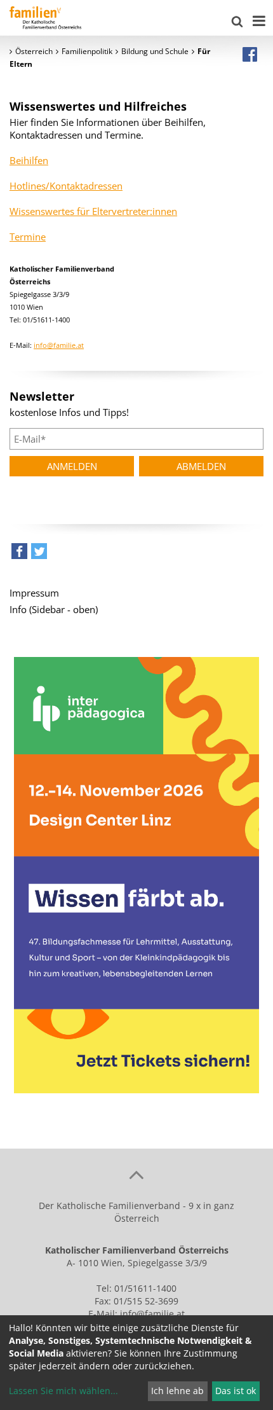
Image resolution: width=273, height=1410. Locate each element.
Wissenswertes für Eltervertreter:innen (93, 211)
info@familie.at (59, 345)
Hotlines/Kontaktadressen (66, 185)
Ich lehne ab (177, 1391)
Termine (28, 236)
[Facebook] (250, 54)
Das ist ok (235, 1391)
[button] (19, 554)
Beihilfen (29, 160)
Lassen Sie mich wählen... (63, 1391)
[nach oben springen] (136, 1174)
